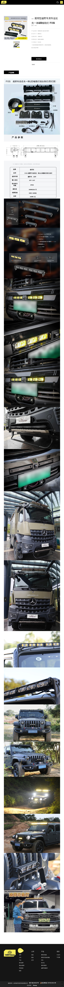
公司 (32, 951)
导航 (20, 951)
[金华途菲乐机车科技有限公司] (19, 2)
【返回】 (33, 64)
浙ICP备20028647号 (34, 982)
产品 (42, 951)
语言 (58, 951)
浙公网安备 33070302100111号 (49, 982)
